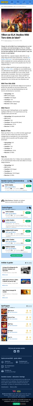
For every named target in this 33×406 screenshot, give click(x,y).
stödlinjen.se (24, 190)
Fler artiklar (29, 262)
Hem (2, 6)
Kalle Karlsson (8, 40)
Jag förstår (16, 403)
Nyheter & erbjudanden (8, 6)
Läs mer (30, 306)
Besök (28, 186)
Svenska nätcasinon (16, 255)
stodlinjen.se (25, 251)
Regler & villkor (10, 235)
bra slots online (8, 69)
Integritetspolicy (5, 386)
